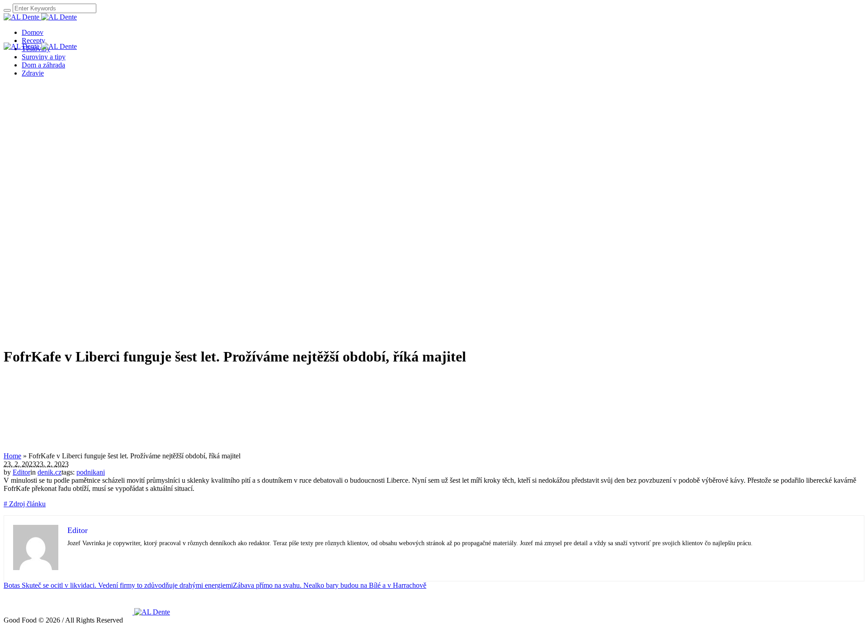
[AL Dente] (40, 17)
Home (12, 456)
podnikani (90, 472)
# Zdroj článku (25, 504)
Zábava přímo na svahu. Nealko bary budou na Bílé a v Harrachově (329, 585)
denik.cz (49, 472)
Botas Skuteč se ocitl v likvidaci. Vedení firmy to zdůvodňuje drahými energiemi (118, 585)
